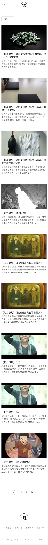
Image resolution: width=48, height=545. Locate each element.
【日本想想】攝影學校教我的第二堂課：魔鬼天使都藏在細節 (23, 161)
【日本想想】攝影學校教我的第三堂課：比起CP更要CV (23, 108)
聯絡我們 (40, 527)
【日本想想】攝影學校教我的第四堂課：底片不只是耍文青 (23, 55)
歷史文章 (19, 527)
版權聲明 (29, 527)
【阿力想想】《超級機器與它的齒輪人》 (22, 262)
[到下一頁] (26, 492)
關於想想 (8, 527)
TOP (42, 539)
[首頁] (24, 5)
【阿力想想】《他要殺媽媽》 (16, 461)
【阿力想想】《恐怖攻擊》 (15, 213)
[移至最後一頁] (32, 492)
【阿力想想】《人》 (11, 362)
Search (3, 5)
